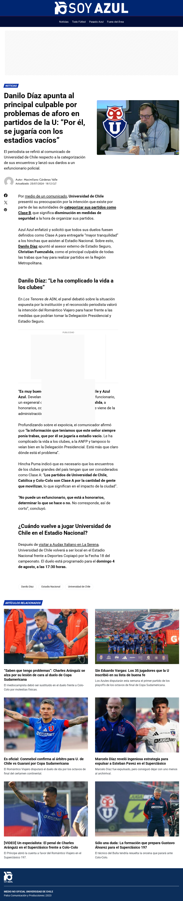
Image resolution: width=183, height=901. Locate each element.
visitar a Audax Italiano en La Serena (68, 544)
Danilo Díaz (28, 246)
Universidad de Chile (79, 586)
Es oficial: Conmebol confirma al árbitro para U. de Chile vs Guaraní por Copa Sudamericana (44, 761)
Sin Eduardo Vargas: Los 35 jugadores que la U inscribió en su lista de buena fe (132, 672)
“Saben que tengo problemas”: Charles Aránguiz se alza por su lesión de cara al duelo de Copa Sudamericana (44, 675)
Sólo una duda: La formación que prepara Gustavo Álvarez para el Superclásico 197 (135, 845)
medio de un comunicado (46, 196)
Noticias (11, 85)
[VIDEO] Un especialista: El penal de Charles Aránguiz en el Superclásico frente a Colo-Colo (41, 845)
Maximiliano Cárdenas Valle (40, 180)
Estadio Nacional (50, 586)
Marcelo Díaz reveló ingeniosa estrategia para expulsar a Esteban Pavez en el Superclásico (131, 761)
